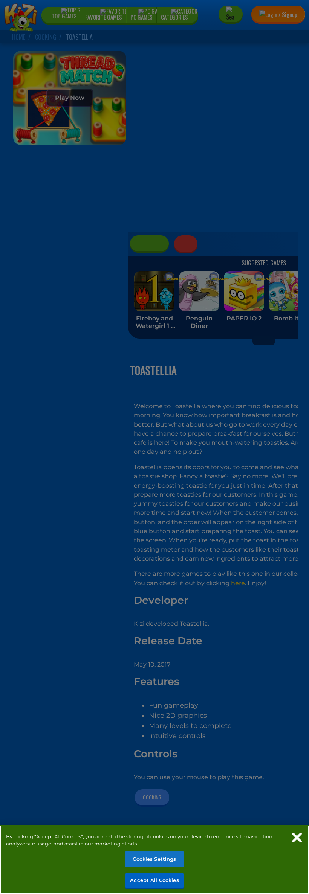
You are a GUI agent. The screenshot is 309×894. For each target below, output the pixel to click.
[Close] (297, 837)
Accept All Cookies (154, 880)
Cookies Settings (154, 859)
